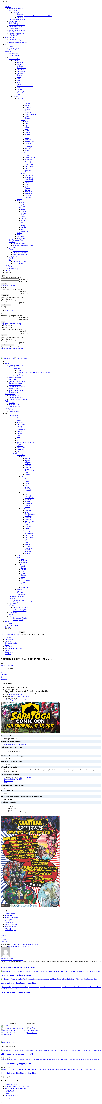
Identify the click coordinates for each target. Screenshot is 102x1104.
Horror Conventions (15, 28)
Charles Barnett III (10, 914)
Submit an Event (10, 37)
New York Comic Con (20, 252)
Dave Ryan (8, 928)
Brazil (19, 234)
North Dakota (29, 166)
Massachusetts (29, 141)
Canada (19, 199)
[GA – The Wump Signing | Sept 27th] (50, 971)
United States (17, 12)
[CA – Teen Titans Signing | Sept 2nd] (51, 988)
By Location (13, 10)
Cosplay (19, 75)
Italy (22, 222)
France (23, 217)
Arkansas (28, 105)
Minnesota (28, 145)
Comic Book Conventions (17, 19)
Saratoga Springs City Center (20, 696)
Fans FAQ (12, 46)
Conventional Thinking (20, 261)
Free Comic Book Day (20, 254)
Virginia (27, 190)
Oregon (27, 172)
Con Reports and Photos (16, 240)
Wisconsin (28, 195)
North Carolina (29, 165)
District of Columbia (31, 114)
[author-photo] (5, 956)
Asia (18, 200)
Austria (23, 209)
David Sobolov (9, 923)
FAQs (7, 44)
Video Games (21, 91)
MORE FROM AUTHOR (26, 967)
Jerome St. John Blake (12, 917)
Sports (19, 87)
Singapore (24, 206)
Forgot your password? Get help (11, 324)
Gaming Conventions (15, 26)
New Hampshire (30, 157)
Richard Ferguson (10, 926)
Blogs (10, 260)
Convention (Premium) (16, 41)
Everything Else (14, 256)
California (20, 14)
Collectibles (20, 69)
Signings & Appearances (16, 34)
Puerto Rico (20, 236)
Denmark (24, 213)
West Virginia (29, 193)
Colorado (28, 109)
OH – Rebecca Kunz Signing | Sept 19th (17, 1054)
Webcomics (20, 93)
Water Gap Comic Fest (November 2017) (21, 946)
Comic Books (21, 71)
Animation (20, 62)
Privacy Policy (13, 269)
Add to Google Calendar (12, 700)
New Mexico (29, 161)
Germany (24, 218)
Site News (12, 258)
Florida (27, 116)
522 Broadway (27, 777)
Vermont (27, 188)
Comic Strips (21, 73)
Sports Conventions (15, 32)
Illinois (27, 125)
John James (8, 915)
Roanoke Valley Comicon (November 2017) (24, 944)
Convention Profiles (19, 243)
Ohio (26, 168)
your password (23, 281)
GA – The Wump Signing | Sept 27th (16, 975)
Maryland (28, 139)
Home (3, 634)
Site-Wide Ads (13, 53)
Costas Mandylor (10, 930)
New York (20, 17)
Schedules (8, 7)
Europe (19, 208)
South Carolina (29, 179)
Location (15, 96)
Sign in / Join (9, 310)
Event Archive (13, 35)
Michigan (28, 143)
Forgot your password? (8, 285)
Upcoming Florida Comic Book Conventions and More (34, 16)
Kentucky (28, 132)
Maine (27, 138)
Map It (6, 782)
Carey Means (9, 919)
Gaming (19, 77)
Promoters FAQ (14, 48)
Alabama (27, 102)
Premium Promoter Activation (18, 43)
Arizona (27, 104)
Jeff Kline (8, 912)
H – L (23, 120)
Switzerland (24, 231)
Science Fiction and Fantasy (25, 86)
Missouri (27, 148)
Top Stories (12, 247)
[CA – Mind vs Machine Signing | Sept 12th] (49, 979)
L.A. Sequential (18, 263)
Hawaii (27, 121)
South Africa (21, 238)
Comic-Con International (20, 251)
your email (22, 291)
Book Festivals (13, 23)
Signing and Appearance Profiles (23, 245)
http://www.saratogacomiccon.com (15, 744)
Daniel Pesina (9, 921)
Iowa (26, 129)
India (22, 202)
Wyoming (28, 197)
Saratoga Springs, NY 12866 (13, 779)
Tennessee (28, 182)
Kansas (27, 130)
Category (16, 60)
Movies (19, 82)
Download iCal (26, 700)
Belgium (23, 211)
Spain (22, 229)
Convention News (14, 59)
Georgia (27, 118)
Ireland (23, 220)
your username (23, 279)
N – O (23, 152)
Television (20, 89)
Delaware (28, 113)
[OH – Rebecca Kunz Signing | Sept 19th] (51, 1050)
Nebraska (28, 154)
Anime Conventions (15, 21)
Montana (27, 150)
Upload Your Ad (14, 55)
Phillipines (24, 204)
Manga (19, 80)
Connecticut (28, 111)
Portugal (23, 226)
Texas (26, 184)
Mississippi (28, 147)
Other (18, 95)
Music (19, 84)
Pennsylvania (29, 175)
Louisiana (28, 134)
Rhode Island (29, 177)
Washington (28, 191)
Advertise (8, 52)
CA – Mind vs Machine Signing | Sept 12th (18, 983)
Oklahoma (28, 170)
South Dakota (29, 181)
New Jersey (28, 159)
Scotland (23, 227)
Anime (19, 64)
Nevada (27, 156)
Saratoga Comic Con (7, 665)
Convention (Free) (14, 39)
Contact (7, 270)
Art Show (20, 66)
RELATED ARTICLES (9, 967)
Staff (10, 267)
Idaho (26, 123)
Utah (26, 186)
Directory (12, 242)
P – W (23, 173)
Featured (11, 249)
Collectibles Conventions (17, 25)
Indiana (27, 127)
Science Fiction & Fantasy (17, 30)
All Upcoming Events (16, 8)
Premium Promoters (15, 50)
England (23, 215)
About (7, 265)
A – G (23, 100)
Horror (19, 78)
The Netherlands (26, 224)
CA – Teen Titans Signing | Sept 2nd (15, 992)
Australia (19, 233)
